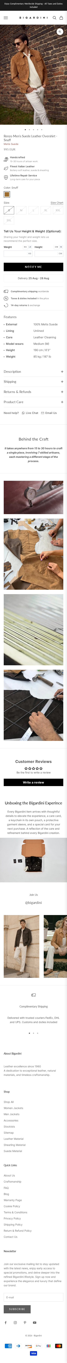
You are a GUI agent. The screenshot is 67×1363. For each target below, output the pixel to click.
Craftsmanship (12, 1181)
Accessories (11, 1120)
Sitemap (9, 1132)
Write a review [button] (33, 782)
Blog (6, 1194)
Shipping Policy (13, 1224)
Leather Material (13, 1138)
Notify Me (33, 266)
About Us (9, 1175)
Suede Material (13, 1151)
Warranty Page (13, 1200)
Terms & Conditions (15, 1212)
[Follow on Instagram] (15, 1322)
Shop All (9, 1101)
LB (30, 247)
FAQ (6, 1187)
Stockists (9, 1126)
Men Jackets (11, 1114)
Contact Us (10, 1236)
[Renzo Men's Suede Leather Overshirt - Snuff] (7, 194)
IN (61, 247)
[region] (33, 1010)
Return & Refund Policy (18, 1230)
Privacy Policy (12, 1218)
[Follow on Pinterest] (25, 1322)
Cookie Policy (12, 1206)
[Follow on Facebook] (5, 1322)
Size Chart (57, 202)
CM (56, 247)
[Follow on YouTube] (34, 1322)
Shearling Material (14, 1144)
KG (25, 247)
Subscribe (17, 1309)
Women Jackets (13, 1108)
